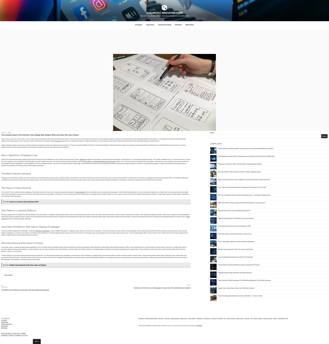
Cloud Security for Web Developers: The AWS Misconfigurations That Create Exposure (244, 280)
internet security (240, 318)
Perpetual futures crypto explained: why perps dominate (235, 273)
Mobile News (190, 25)
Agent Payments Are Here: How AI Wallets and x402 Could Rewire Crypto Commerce (244, 180)
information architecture (42, 231)
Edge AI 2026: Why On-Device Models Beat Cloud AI (234, 211)
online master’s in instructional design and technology (99, 161)
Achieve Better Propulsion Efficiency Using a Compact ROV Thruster (239, 265)
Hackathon (220, 318)
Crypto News (150, 25)
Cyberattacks (199, 318)
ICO (225, 318)
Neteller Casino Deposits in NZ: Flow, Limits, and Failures (235, 249)
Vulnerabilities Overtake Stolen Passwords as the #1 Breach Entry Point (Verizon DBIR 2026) (246, 156)
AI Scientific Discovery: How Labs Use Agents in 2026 (234, 226)
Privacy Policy (16, 333)
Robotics (260, 318)
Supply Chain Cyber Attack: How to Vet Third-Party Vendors (236, 288)
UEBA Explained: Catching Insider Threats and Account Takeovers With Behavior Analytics (245, 148)
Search (212, 132)
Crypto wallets (191, 318)
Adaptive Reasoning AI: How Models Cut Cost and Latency (236, 218)
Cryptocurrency (183, 318)
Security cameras (267, 318)
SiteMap (23, 333)
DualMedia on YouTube (21, 335)
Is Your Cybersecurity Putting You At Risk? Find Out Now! (235, 257)
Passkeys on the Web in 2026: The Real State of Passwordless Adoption (240, 164)
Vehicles (275, 318)
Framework (214, 318)
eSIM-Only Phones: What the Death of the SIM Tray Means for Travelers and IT (242, 203)
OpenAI (255, 318)
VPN (287, 318)
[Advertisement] (164, 41)
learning (57, 141)
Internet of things (231, 318)
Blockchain (161, 318)
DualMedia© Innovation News (164, 12)
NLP (252, 318)
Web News (178, 25)
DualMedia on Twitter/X (7, 335)
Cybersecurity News (164, 25)
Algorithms (83, 159)
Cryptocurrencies (175, 318)
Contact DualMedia (6, 333)
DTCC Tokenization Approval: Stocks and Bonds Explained (236, 241)
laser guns (247, 318)
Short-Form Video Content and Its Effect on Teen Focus (234, 234)
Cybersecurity (207, 318)
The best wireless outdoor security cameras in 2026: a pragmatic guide (239, 172)
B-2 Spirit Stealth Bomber (151, 318)
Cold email (167, 318)
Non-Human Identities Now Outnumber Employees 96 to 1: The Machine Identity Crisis (244, 195)
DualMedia (199, 325)
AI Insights (138, 25)
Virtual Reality (281, 318)
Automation (141, 318)
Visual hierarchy (80, 192)
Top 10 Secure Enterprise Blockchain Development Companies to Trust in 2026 (242, 187)
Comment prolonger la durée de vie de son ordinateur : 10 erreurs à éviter (240, 296)
